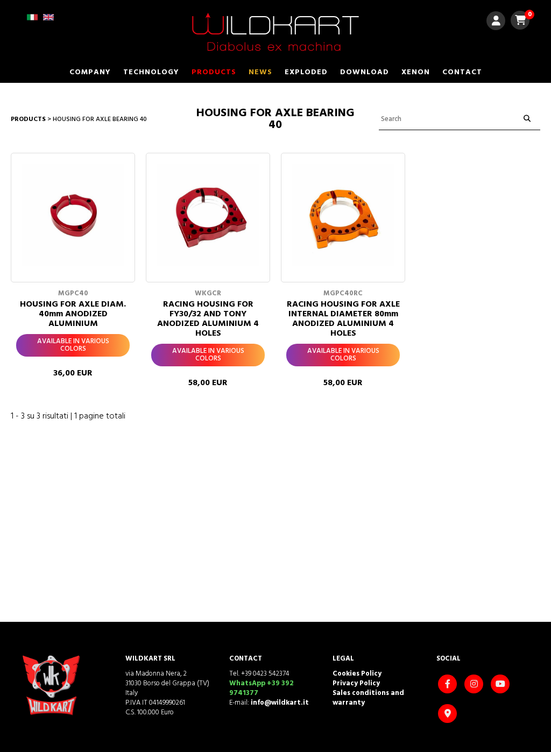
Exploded (306, 72)
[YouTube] (501, 685)
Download (364, 72)
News (260, 72)
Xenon (415, 72)
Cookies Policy (357, 673)
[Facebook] (449, 685)
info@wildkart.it (280, 702)
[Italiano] (32, 21)
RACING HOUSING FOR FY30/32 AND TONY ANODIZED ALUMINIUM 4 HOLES (208, 318)
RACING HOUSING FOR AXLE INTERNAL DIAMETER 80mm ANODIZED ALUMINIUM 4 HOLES (343, 318)
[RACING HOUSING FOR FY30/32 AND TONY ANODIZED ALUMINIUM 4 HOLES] (208, 215)
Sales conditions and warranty (368, 697)
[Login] (495, 22)
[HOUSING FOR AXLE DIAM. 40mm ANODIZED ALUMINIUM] (73, 215)
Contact (462, 72)
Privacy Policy (356, 683)
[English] (48, 21)
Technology (151, 72)
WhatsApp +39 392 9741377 (261, 688)
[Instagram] (475, 685)
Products (214, 72)
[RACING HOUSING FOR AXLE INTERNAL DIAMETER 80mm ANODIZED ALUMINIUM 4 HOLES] (343, 215)
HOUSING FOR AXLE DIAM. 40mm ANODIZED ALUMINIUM (73, 314)
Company (90, 72)
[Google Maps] (449, 714)
